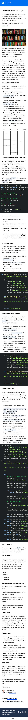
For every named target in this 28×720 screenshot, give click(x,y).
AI (7, 26)
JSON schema (7, 555)
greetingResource (8, 243)
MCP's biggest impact (12, 698)
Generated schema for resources (13, 583)
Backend (4, 26)
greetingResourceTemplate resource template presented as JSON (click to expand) (12, 599)
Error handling (7, 544)
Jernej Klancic (11, 23)
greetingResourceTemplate (11, 313)
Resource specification (10, 83)
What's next (6, 663)
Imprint (8, 714)
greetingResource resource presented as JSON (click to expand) (13, 593)
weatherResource (8, 389)
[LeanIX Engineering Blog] (6, 3)
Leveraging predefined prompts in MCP (14, 701)
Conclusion (6, 612)
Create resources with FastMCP (13, 157)
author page (12, 692)
